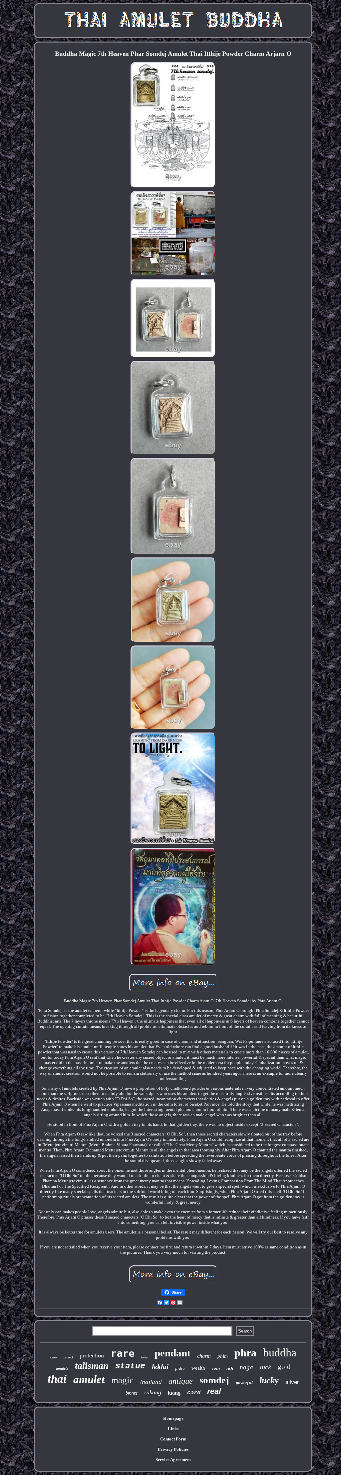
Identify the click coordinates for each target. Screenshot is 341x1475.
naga (246, 1367)
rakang (152, 1392)
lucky (269, 1380)
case (53, 1357)
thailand (151, 1381)
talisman (92, 1365)
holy (144, 1357)
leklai (160, 1366)
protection (92, 1355)
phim (222, 1356)
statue (130, 1366)
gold (284, 1367)
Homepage (173, 1418)
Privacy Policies (173, 1449)
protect (68, 1357)
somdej (214, 1380)
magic (122, 1380)
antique (181, 1381)
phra (245, 1353)
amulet (89, 1379)
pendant (172, 1353)
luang (174, 1393)
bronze (132, 1393)
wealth (198, 1368)
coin (216, 1368)
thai (57, 1378)
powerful (244, 1382)
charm (204, 1356)
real (214, 1391)
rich (229, 1368)
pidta (180, 1368)
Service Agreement (173, 1459)
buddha (279, 1352)
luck (265, 1367)
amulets (62, 1368)
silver (292, 1382)
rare (123, 1353)
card (193, 1393)
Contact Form (173, 1438)
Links (173, 1428)
